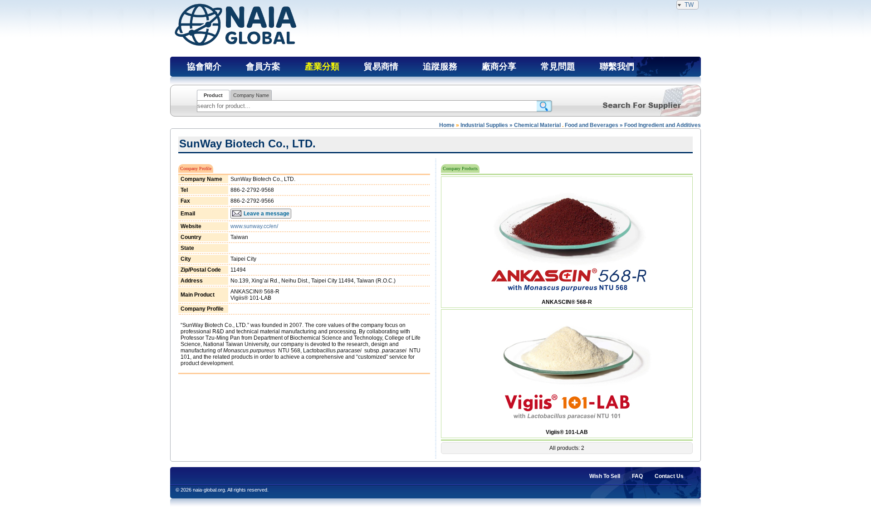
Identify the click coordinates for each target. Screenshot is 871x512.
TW (689, 4)
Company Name (251, 95)
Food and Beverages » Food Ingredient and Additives (633, 125)
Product (213, 95)
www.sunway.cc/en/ (254, 226)
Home (447, 125)
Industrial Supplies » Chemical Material (510, 125)
